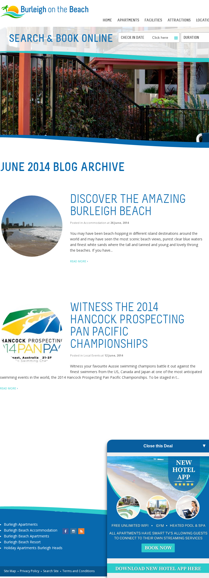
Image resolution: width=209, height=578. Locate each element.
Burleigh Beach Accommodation (30, 530)
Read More (78, 261)
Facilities (153, 20)
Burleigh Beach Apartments (26, 536)
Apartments (128, 20)
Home (107, 20)
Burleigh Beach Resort (22, 541)
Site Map (10, 571)
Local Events (92, 355)
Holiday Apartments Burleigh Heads (33, 547)
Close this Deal (158, 446)
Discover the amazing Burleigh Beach (128, 205)
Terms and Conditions (78, 571)
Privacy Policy (29, 571)
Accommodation (95, 223)
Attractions (179, 20)
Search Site (51, 571)
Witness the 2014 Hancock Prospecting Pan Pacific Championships (127, 325)
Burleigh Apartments (21, 524)
